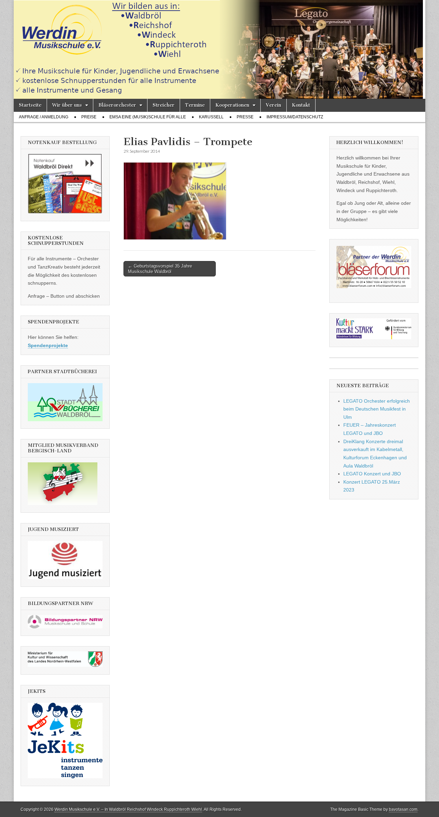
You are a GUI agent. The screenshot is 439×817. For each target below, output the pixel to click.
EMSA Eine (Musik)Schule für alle (147, 117)
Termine (195, 105)
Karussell (211, 117)
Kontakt (301, 105)
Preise (88, 117)
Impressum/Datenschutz (294, 117)
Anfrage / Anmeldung (43, 117)
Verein (273, 105)
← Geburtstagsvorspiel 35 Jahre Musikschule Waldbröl (160, 268)
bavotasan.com (403, 809)
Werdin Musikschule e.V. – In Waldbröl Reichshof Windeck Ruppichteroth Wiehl (128, 809)
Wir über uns (67, 105)
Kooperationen (232, 105)
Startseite (30, 105)
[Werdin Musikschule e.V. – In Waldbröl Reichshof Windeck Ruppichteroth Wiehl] (219, 49)
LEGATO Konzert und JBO (372, 473)
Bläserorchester (117, 105)
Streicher (164, 105)
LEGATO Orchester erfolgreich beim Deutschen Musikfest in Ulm (376, 409)
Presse (245, 117)
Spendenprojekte (48, 345)
